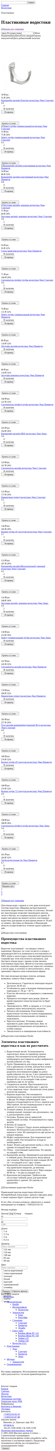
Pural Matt (22, 1317)
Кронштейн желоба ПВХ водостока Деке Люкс (24, 433)
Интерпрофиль (19, 1307)
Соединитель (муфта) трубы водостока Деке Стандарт (27, 280)
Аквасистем (18, 1312)
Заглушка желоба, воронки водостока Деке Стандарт (26, 216)
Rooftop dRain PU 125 (28, 1333)
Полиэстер (23, 1309)
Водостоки (6, 8)
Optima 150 (23, 1341)
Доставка (5, 1409)
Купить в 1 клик (9, 123)
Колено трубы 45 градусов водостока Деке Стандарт (26, 532)
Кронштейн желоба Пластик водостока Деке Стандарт (27, 100)
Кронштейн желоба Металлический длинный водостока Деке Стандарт (23, 567)
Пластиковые (13, 1346)
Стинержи (17, 1320)
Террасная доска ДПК (11, 1401)
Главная (5, 5)
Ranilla (15, 1304)
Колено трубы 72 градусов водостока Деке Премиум (26, 791)
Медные (11, 1359)
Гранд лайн (17, 1330)
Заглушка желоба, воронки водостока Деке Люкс (24, 603)
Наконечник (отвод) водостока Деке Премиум (23, 696)
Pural (20, 1315)
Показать (6, 1291)
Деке (14, 1349)
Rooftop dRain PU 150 (28, 1336)
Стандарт (22, 1323)
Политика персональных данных (17, 1430)
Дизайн (21, 1328)
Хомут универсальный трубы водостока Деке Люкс (26, 638)
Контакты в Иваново (11, 1406)
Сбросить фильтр (19, 1291)
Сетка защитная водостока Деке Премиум (21, 251)
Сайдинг (5, 1391)
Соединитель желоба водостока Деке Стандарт (23, 468)
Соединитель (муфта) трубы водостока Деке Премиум (27, 404)
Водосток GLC (19, 1343)
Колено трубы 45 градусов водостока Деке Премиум (26, 762)
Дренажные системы (11, 1399)
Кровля (4, 1389)
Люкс (20, 1356)
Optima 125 (23, 1338)
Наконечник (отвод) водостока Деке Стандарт (23, 497)
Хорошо (5, 1448)
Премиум (22, 1325)
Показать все (8, 886)
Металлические (14, 1302)
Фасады (5, 1394)
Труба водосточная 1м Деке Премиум (19, 860)
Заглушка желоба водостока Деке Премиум (22, 346)
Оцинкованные (14, 1364)
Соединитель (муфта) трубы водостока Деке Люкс (25, 826)
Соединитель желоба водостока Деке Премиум (23, 667)
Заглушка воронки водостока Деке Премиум (22, 375)
